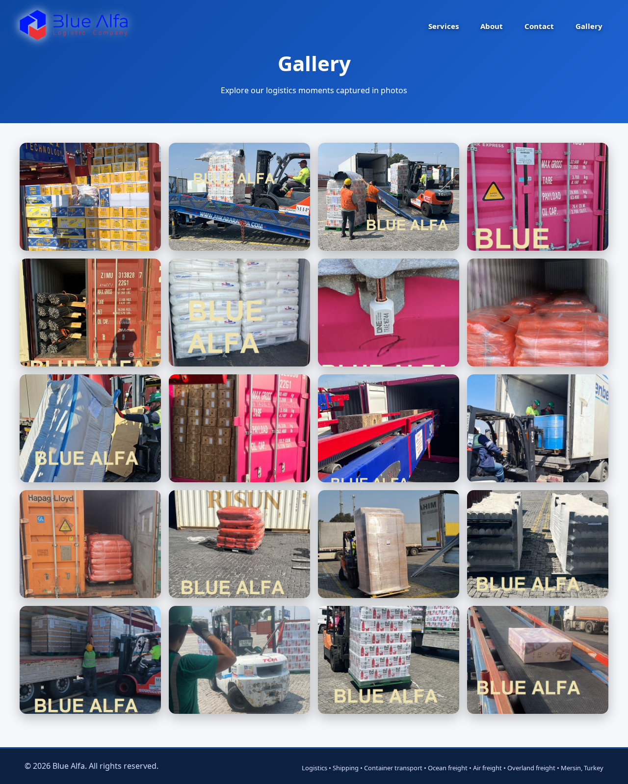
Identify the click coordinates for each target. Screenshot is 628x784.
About (491, 26)
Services (443, 26)
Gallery (589, 26)
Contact (539, 26)
